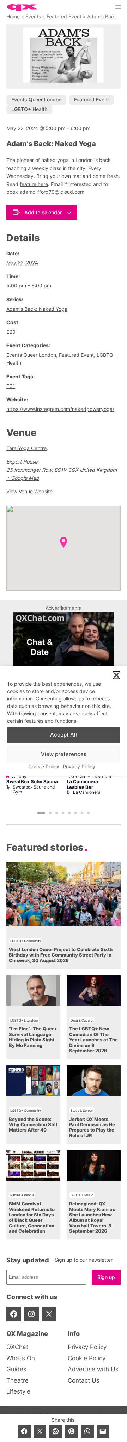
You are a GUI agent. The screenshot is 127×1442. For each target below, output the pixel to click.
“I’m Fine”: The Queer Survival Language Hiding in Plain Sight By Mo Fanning (32, 1037)
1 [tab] (41, 813)
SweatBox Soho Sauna (32, 781)
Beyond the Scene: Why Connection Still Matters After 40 (33, 1125)
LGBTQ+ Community (25, 941)
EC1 (10, 386)
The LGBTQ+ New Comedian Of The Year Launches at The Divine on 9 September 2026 (93, 1039)
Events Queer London (36, 100)
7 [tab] (82, 813)
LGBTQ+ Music (82, 1195)
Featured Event (64, 16)
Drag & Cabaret (82, 1020)
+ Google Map (22, 478)
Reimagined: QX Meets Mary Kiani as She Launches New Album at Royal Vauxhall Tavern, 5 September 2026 (92, 1217)
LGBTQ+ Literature (24, 1020)
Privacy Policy (79, 766)
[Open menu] (118, 7)
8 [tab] (88, 813)
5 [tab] (69, 813)
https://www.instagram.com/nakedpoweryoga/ (60, 409)
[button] (116, 675)
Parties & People (22, 1195)
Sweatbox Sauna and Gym (34, 789)
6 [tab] (75, 813)
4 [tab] (63, 813)
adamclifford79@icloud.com (51, 192)
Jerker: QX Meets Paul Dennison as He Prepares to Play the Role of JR (92, 1127)
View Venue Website (29, 491)
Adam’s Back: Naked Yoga (36, 309)
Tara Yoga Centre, (27, 448)
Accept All (63, 735)
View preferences (63, 754)
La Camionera (87, 792)
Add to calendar (43, 212)
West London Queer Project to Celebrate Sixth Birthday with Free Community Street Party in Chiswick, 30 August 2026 (61, 955)
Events (33, 16)
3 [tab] (56, 813)
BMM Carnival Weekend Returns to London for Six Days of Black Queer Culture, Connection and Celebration (32, 1217)
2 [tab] (50, 813)
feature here (34, 184)
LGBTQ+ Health (29, 109)
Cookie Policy (43, 766)
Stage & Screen (82, 1110)
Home (13, 16)
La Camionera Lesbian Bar (82, 784)
